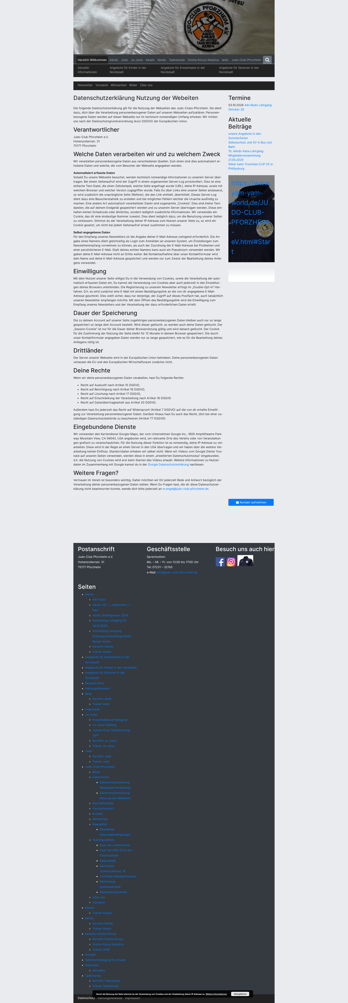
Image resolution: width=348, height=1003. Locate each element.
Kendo (162, 60)
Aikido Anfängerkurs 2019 (110, 615)
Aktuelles (98, 970)
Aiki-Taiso (99, 599)
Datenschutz (101, 777)
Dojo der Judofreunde (115, 845)
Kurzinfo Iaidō (101, 699)
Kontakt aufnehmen (252, 502)
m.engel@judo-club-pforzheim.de (185, 489)
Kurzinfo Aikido (102, 646)
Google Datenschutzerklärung (168, 464)
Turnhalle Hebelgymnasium (118, 876)
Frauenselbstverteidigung (109, 720)
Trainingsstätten (103, 840)
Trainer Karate (102, 913)
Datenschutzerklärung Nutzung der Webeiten (135, 97)
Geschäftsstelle (102, 803)
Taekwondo (177, 60)
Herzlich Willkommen (92, 60)
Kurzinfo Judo (101, 756)
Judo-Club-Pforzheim (246, 60)
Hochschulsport (103, 808)
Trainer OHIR (101, 949)
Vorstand (102, 85)
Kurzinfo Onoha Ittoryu (107, 939)
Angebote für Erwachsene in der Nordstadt (183, 70)
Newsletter (85, 85)
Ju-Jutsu (137, 60)
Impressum (92, 709)
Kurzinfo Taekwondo (106, 981)
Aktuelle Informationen (87, 70)
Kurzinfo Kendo (102, 923)
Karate (150, 60)
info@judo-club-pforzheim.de (177, 572)
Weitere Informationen (216, 994)
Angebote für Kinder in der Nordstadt (128, 70)
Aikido (113, 60)
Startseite (92, 965)
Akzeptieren (240, 994)
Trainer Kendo (101, 928)
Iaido (225, 60)
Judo (124, 60)
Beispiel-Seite (94, 683)
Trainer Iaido (100, 704)
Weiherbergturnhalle (113, 892)
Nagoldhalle (108, 860)
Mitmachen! (119, 85)
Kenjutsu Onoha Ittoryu (100, 934)
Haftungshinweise (97, 688)
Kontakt (97, 813)
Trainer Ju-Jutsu (103, 746)
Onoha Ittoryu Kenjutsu (203, 60)
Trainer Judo (101, 761)
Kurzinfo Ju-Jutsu (104, 740)
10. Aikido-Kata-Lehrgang (245, 151)
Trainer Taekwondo (105, 986)
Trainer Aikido (101, 652)
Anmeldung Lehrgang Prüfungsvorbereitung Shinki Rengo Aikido (111, 636)
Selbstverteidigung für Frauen (105, 960)
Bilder (133, 85)
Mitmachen (99, 819)
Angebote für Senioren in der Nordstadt (239, 70)
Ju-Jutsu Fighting (104, 725)
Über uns (146, 85)
